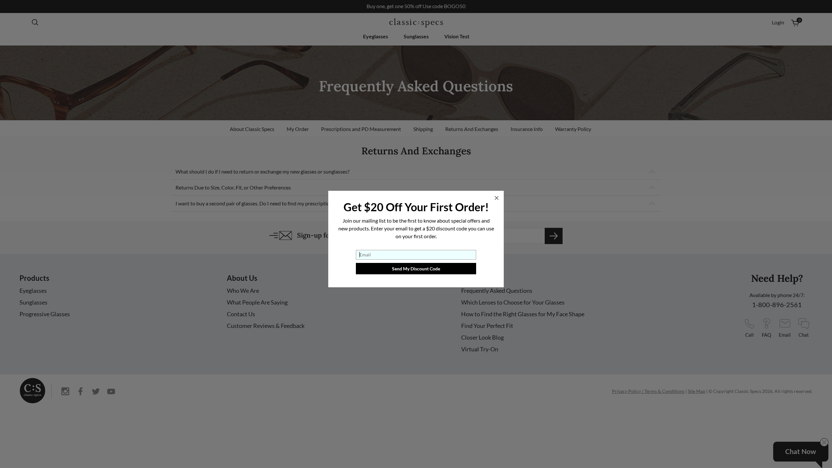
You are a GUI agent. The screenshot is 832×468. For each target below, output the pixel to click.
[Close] (496, 198)
